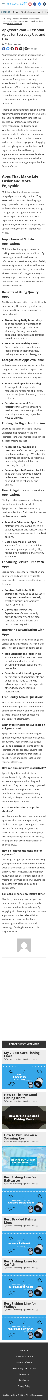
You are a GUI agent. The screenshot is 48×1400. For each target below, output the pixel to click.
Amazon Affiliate (24, 1362)
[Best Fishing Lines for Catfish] (24, 1296)
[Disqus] (24, 993)
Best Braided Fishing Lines (20, 1221)
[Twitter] (39, 4)
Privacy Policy (24, 1386)
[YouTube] (30, 4)
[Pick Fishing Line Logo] (17, 4)
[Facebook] (34, 4)
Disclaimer (24, 1380)
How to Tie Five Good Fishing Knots (20, 1096)
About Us (24, 1350)
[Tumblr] (44, 4)
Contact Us (24, 1374)
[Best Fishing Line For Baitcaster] (24, 1212)
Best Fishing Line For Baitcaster (20, 1179)
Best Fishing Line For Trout (24, 1368)
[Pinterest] (16, 48)
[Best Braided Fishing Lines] (24, 1254)
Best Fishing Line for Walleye (20, 1305)
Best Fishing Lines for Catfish (21, 1263)
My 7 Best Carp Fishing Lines (22, 1054)
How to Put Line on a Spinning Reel (20, 1137)
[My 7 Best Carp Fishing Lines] (24, 1088)
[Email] (20, 48)
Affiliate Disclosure (14, 23)
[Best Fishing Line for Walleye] (24, 1338)
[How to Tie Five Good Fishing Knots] (24, 1128)
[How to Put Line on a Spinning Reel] (24, 1170)
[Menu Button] (3, 4)
